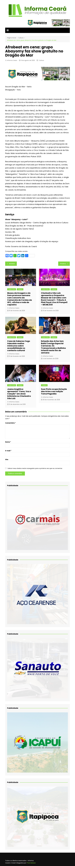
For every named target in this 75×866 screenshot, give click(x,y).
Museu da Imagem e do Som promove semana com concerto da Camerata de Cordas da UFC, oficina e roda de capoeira (19, 299)
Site (6, 459)
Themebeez (31, 863)
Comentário (10, 423)
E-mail (8, 451)
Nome (8, 442)
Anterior (12, 264)
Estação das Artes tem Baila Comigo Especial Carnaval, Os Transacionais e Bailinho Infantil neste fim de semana (53, 347)
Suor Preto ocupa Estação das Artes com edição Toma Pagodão (54, 391)
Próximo (63, 264)
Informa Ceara (12, 60)
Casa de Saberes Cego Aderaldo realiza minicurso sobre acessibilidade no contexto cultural (18, 346)
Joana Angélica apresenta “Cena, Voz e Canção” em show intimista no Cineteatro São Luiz (19, 394)
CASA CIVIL (11, 289)
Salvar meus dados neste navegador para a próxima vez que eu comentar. (35, 468)
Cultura (41, 60)
